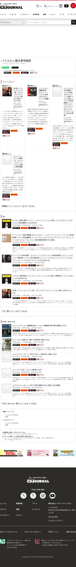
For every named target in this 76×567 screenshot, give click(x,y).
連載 (44, 14)
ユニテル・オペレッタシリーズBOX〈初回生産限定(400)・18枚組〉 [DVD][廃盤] (36, 385)
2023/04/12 (37, 263)
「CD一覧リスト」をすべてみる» (14, 311)
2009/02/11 (35, 356)
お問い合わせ (71, 532)
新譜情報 (36, 14)
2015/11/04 (37, 342)
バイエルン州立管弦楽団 (11, 416)
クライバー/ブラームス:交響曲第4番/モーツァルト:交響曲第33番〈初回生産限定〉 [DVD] (39, 325)
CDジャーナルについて (8, 532)
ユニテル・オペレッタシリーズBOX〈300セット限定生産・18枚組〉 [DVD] (34, 354)
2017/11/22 (17, 107)
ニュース (3, 14)
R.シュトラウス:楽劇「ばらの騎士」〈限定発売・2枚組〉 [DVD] (30, 340)
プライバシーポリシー (33, 532)
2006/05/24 (42, 105)
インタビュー (25, 14)
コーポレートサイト (55, 520)
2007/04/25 (35, 388)
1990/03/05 (17, 173)
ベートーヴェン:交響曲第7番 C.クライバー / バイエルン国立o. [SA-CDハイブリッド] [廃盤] (44, 93)
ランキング (72, 14)
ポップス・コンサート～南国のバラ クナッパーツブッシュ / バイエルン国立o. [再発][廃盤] (18, 161)
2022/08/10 (35, 328)
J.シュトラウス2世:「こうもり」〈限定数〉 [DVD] (27, 369)
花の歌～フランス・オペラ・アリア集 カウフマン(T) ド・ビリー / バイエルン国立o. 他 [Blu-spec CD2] (18, 94)
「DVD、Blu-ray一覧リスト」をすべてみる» (19, 403)
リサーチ (13, 14)
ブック (62, 14)
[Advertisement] (38, 43)
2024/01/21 (23, 242)
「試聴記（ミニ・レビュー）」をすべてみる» (18, 206)
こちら (23, 434)
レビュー (53, 14)
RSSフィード (54, 532)
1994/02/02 (67, 121)
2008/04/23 (34, 372)
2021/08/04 (35, 281)
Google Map (53, 516)
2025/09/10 (35, 225)
